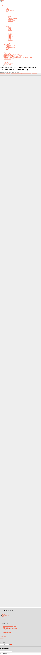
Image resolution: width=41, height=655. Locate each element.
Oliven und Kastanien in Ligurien (9, 626)
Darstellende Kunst (5, 615)
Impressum (14, 653)
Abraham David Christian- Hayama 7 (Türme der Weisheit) (21, 73)
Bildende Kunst (2, 73)
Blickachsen (8, 73)
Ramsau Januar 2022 (7, 632)
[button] (20, 72)
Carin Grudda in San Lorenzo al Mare (10, 628)
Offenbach (4, 619)
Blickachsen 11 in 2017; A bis (14, 74)
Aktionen (4, 617)
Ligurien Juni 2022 (6, 627)
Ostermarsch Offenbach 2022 (8, 630)
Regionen (4, 614)
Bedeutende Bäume (6, 613)
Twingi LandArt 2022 (7, 629)
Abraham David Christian (24, 74)
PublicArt (1, 74)
